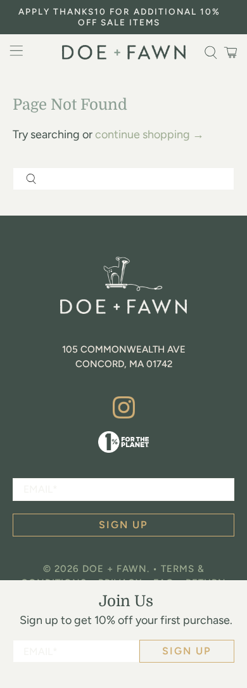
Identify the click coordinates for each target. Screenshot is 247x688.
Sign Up (187, 651)
